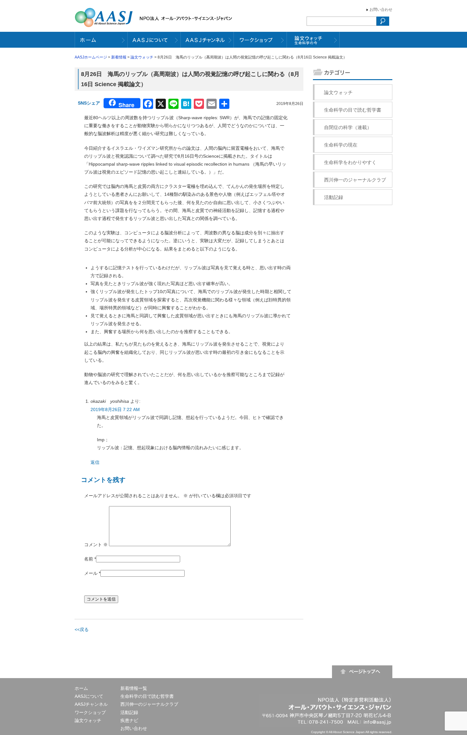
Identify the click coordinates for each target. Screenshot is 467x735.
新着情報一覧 (133, 688)
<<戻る (82, 629)
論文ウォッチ (142, 57)
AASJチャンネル (91, 704)
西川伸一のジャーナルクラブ (355, 179)
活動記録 (333, 197)
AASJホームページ (91, 57)
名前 (88, 558)
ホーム (81, 688)
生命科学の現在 (340, 145)
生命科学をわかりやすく (350, 162)
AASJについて (89, 696)
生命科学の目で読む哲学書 (352, 110)
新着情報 (118, 57)
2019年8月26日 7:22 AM (115, 409)
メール (91, 573)
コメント (96, 544)
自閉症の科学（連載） (348, 127)
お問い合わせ (380, 9)
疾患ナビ (129, 720)
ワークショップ (90, 712)
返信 (95, 462)
